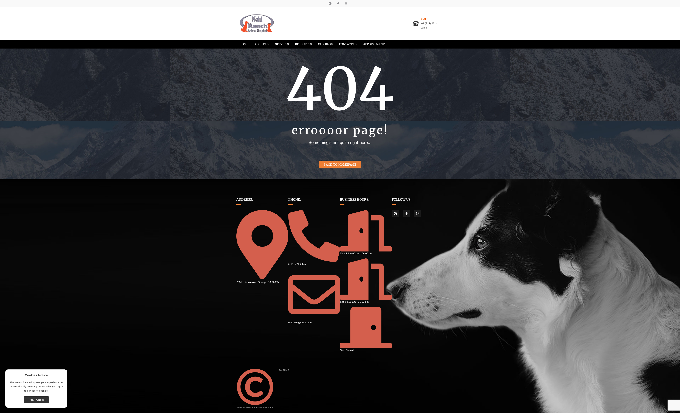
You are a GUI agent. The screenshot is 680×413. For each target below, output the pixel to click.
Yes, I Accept (36, 399)
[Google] (330, 3)
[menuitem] (243, 44)
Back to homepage (340, 164)
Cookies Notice (36, 375)
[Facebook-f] (338, 3)
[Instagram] (346, 3)
